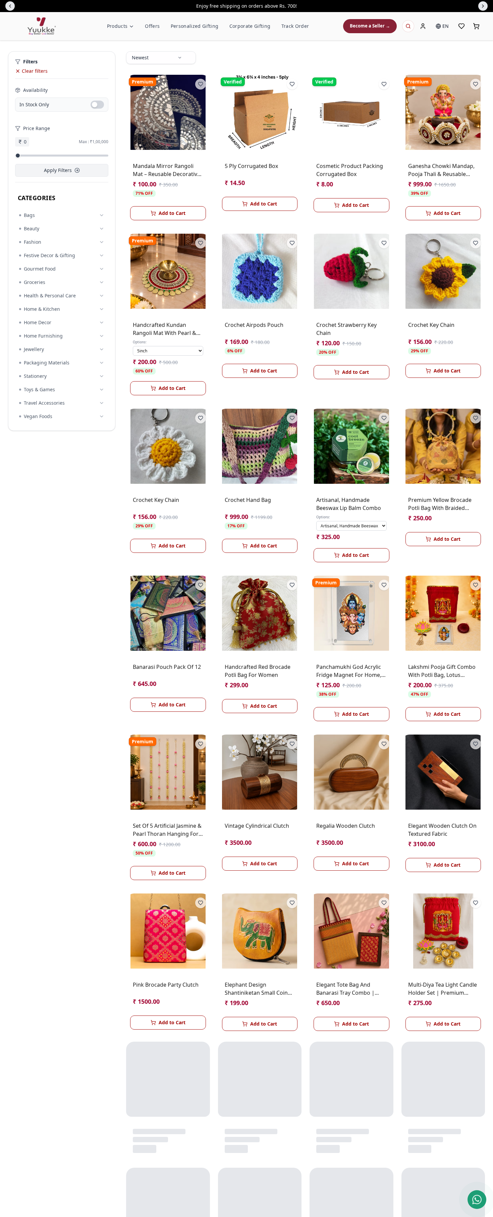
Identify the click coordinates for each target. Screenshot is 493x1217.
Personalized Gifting (195, 26)
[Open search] (408, 26)
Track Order (295, 26)
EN (445, 26)
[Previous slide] (10, 6)
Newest (140, 57)
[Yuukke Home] (42, 26)
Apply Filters (58, 170)
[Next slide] (483, 6)
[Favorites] (461, 26)
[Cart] (476, 26)
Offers (152, 26)
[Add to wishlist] (200, 84)
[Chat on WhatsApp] (477, 1199)
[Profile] (423, 26)
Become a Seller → (370, 26)
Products (117, 26)
